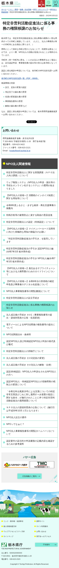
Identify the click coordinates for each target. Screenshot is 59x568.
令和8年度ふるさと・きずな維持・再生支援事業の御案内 (31, 206)
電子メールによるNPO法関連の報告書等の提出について (30, 326)
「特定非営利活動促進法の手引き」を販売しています (30, 240)
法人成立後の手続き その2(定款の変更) (25, 358)
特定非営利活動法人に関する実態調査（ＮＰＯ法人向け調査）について (30, 174)
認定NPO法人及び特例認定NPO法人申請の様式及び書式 (30, 342)
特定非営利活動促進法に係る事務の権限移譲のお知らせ (30, 306)
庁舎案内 (46, 545)
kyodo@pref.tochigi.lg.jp (19, 150)
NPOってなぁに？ (15, 424)
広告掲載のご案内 (29, 476)
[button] (41, 3)
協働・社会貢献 (25, 9)
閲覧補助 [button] (48, 5)
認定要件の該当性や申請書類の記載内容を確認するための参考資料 (30, 442)
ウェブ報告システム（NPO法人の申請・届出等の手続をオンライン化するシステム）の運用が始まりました (30, 185)
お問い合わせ (41, 531)
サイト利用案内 (42, 526)
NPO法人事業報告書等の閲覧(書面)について (28, 291)
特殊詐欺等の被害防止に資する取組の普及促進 (29, 215)
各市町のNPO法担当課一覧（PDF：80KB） (20, 78)
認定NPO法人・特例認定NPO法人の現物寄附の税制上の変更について (30, 383)
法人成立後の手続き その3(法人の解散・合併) (28, 365)
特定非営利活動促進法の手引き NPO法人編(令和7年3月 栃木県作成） (30, 260)
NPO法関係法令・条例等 (18, 334)
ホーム (3, 9)
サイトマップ (8, 536)
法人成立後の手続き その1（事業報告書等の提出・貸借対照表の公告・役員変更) (29, 316)
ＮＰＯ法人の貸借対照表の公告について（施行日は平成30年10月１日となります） (30, 409)
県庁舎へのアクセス (43, 536)
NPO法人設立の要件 (16, 417)
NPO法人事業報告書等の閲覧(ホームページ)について (30, 432)
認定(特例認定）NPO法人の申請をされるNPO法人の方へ (31, 373)
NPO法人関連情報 (18, 164)
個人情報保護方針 (10, 526)
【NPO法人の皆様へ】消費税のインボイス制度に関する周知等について (30, 197)
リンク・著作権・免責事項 (13, 521)
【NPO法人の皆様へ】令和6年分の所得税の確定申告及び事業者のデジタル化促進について (30, 282)
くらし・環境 (13, 9)
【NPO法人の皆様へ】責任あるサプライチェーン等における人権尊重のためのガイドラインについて (30, 271)
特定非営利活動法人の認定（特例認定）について (30, 222)
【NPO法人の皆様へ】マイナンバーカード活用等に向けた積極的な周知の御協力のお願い (30, 230)
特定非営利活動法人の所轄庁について (25, 351)
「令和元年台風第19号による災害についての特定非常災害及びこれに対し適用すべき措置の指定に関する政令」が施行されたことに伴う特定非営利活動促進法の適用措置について (30, 396)
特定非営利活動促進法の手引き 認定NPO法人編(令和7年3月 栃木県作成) (29, 250)
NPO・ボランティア (40, 9)
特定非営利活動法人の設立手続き (22, 298)
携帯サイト (40, 521)
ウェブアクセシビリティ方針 (14, 531)
